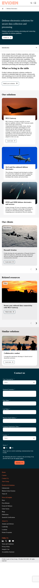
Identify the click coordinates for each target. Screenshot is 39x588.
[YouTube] (13, 566)
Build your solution (10, 90)
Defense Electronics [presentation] (13, 9)
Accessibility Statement (9, 577)
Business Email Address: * (11, 439)
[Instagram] (10, 566)
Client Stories (6, 533)
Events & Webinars (8, 530)
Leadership (5, 551)
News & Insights (8, 521)
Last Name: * (7, 431)
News (3, 524)
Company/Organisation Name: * (13, 448)
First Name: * (7, 422)
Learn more (11, 153)
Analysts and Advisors (9, 548)
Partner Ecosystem (8, 557)
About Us (5, 545)
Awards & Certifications (9, 542)
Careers (5, 499)
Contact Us (6, 502)
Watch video (9, 332)
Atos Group (6, 505)
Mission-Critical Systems (10, 515)
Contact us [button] (7, 37)
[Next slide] (35, 289)
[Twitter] (6, 566)
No (13, 470)
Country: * (6, 457)
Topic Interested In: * (9, 401)
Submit (18, 486)
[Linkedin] (3, 566)
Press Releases (7, 527)
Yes (7, 470)
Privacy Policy (6, 572)
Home (3, 9)
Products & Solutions (10, 509)
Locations (5, 554)
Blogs (4, 536)
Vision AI (5, 517)
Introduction (7, 48)
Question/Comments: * (10, 411)
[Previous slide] (31, 289)
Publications (6, 539)
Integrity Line (6, 574)
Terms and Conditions (9, 569)
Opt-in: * (5, 467)
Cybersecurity (6, 512)
